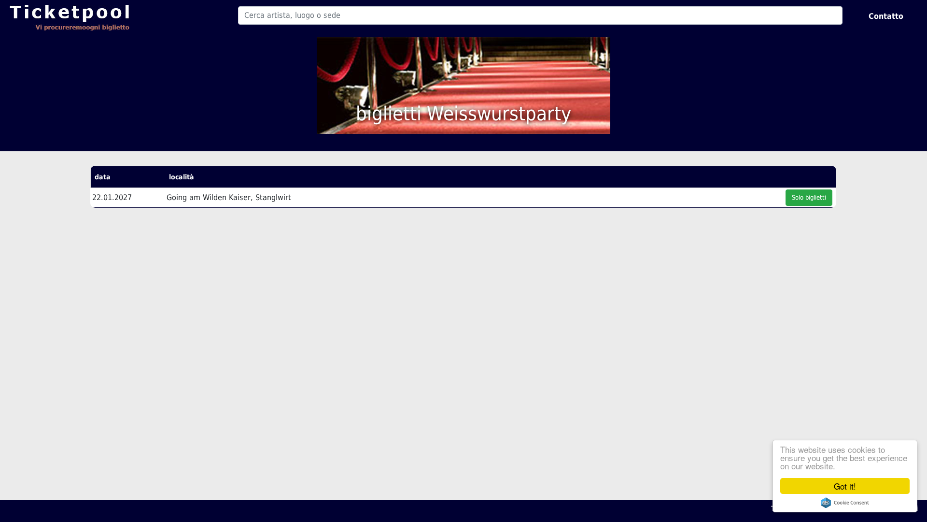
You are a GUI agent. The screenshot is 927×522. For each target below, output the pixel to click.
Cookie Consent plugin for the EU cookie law (845, 502)
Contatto (886, 16)
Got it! (845, 486)
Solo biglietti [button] (809, 197)
